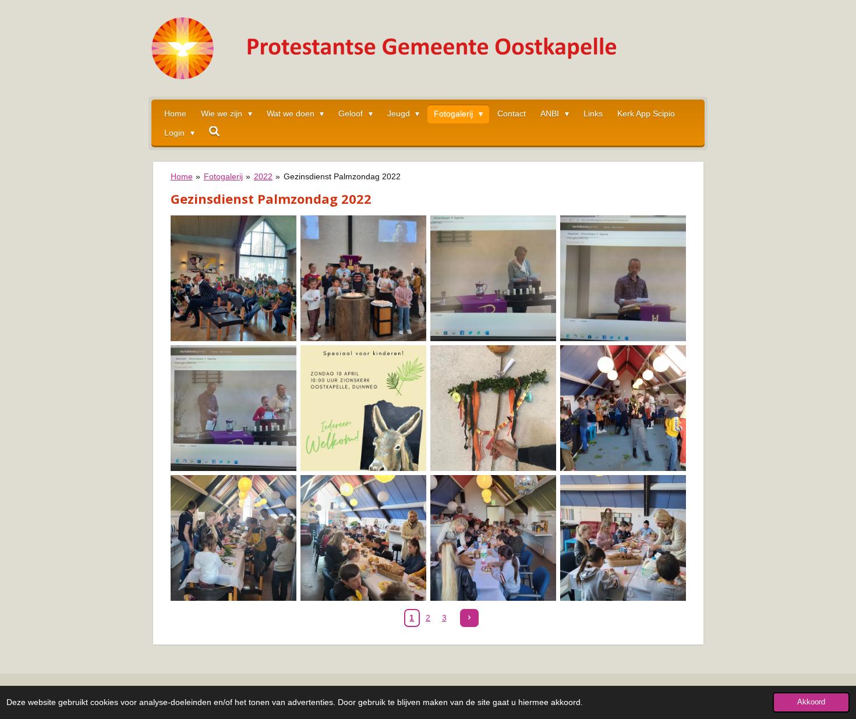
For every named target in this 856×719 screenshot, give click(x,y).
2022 (263, 176)
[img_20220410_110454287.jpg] (233, 408)
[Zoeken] (215, 131)
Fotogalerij (223, 176)
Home (182, 176)
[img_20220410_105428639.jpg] (623, 278)
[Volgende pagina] (469, 618)
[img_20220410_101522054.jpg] (493, 278)
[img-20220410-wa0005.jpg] (233, 538)
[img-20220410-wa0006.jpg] (363, 538)
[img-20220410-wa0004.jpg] (623, 408)
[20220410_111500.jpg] (363, 278)
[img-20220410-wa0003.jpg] (493, 408)
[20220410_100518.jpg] (233, 278)
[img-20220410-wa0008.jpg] (623, 538)
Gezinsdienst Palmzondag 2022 (342, 176)
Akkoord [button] (811, 702)
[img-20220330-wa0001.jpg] (363, 408)
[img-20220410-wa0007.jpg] (493, 538)
